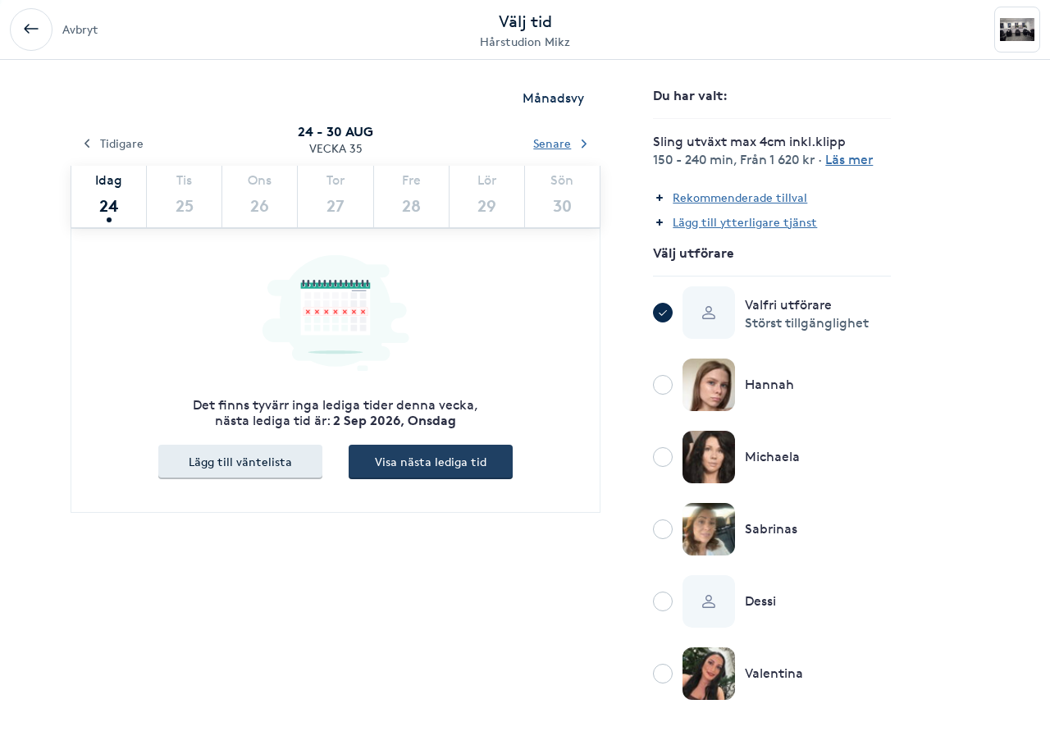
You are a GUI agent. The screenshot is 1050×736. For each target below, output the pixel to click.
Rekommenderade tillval (740, 197)
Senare (552, 143)
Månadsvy (553, 98)
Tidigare (122, 143)
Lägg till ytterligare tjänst (745, 222)
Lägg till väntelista (240, 462)
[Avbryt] (31, 29)
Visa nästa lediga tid (430, 462)
